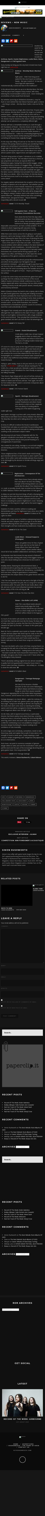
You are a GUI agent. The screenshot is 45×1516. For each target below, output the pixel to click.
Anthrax (19, 797)
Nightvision (6, 804)
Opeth (17, 804)
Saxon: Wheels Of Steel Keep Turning (24, 1134)
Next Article (22, 838)
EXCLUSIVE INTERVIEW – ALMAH (22, 834)
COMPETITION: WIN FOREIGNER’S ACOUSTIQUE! (22, 840)
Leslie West (23, 800)
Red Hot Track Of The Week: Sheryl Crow (18, 1112)
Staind (4, 808)
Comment (4, 926)
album (10, 797)
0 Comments (16, 35)
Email (3, 977)
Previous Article (22, 831)
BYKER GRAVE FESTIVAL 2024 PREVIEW (29, 1136)
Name (3, 965)
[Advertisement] (22, 1181)
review (24, 804)
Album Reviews (6, 35)
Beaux (6, 1139)
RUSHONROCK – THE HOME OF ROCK (24, 1445)
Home (15, 1444)
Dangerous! (30, 797)
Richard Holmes (38, 902)
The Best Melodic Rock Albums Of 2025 (23, 1132)
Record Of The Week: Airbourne (15, 1109)
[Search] (40, 2)
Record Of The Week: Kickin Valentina (17, 1103)
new (31, 800)
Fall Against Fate (8, 800)
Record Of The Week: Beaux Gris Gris (23, 1139)
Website (4, 988)
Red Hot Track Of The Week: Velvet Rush (18, 1107)
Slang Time (6, 889)
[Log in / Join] (43, 2)
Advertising (28, 1444)
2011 (3, 797)
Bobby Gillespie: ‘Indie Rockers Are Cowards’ (19, 1105)
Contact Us (23, 1447)
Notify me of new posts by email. (14, 1008)
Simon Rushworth (15, 28)
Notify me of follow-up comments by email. (19, 1002)
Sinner (33, 804)
